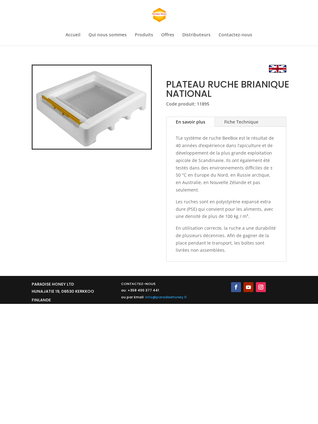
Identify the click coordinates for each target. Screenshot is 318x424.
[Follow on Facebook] (236, 287)
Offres (167, 35)
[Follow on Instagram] (261, 287)
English (277, 68)
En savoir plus (190, 122)
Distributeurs (196, 35)
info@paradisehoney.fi (166, 297)
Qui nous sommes (108, 35)
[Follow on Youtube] (248, 287)
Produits (144, 35)
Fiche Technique (241, 122)
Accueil (73, 35)
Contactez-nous (235, 35)
